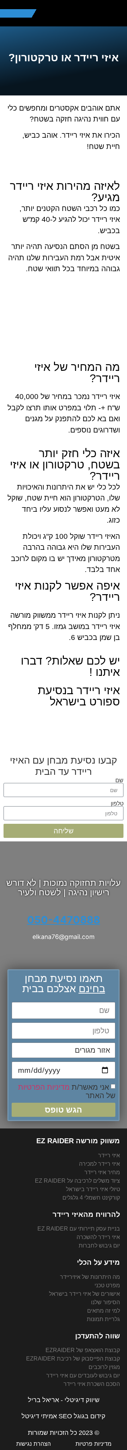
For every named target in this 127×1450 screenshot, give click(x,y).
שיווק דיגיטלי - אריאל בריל (63, 1400)
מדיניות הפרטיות (43, 1087)
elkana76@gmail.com (63, 936)
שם (119, 780)
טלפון (117, 803)
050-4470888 (63, 920)
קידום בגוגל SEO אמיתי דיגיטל (63, 1416)
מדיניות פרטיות (93, 1443)
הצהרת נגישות (33, 1443)
